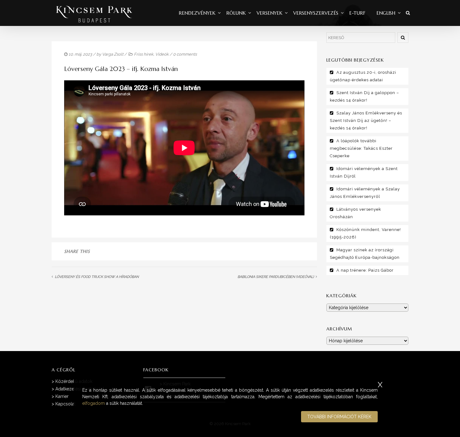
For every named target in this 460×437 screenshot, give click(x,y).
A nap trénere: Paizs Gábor (365, 270)
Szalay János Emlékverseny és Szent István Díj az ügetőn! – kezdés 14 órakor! (366, 120)
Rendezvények (197, 13)
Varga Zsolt (112, 54)
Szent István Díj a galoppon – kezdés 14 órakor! (364, 96)
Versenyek (269, 13)
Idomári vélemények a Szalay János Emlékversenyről (365, 193)
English (385, 13)
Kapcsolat (65, 403)
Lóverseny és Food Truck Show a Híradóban (97, 277)
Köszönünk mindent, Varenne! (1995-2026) (365, 233)
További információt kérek (339, 416)
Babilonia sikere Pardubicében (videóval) (276, 277)
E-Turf (357, 13)
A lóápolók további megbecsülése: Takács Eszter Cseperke (361, 148)
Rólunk (236, 13)
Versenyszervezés (315, 13)
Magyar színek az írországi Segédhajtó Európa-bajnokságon (365, 254)
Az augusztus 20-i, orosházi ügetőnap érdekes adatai (363, 76)
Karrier (62, 396)
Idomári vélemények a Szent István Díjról (364, 172)
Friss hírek (143, 54)
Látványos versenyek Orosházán (355, 213)
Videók (162, 54)
